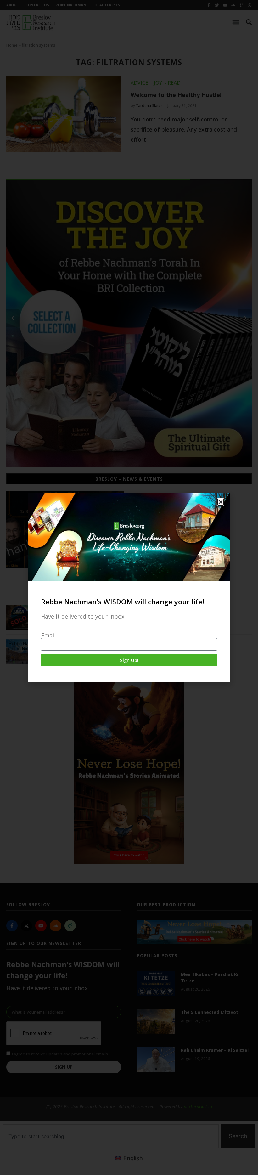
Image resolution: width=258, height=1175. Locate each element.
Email (48, 635)
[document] (129, 587)
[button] (220, 502)
